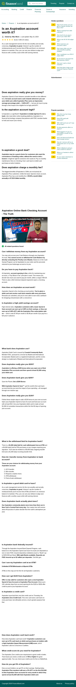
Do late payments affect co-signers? (65, 128)
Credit (22, 9)
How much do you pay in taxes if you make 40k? (64, 35)
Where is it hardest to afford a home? (65, 153)
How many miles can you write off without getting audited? (64, 50)
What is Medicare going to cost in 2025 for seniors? (64, 148)
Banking (14, 9)
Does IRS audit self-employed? (63, 119)
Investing (72, 9)
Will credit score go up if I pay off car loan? (65, 123)
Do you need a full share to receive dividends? (65, 157)
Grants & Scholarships (50, 10)
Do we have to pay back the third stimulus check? (65, 59)
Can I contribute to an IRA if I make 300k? (65, 55)
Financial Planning (38, 10)
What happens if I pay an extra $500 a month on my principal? (64, 133)
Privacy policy (69, 683)
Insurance (62, 9)
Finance (29, 9)
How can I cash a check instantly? (64, 63)
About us (59, 683)
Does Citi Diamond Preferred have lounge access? (65, 138)
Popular (61, 3)
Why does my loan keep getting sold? (64, 114)
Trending (53, 3)
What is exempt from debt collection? (64, 31)
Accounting (5, 9)
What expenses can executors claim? (62, 44)
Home (4, 23)
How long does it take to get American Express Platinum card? (65, 69)
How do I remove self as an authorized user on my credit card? (65, 143)
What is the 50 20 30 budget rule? (65, 40)
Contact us (70, 3)
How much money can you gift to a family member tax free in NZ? (64, 26)
